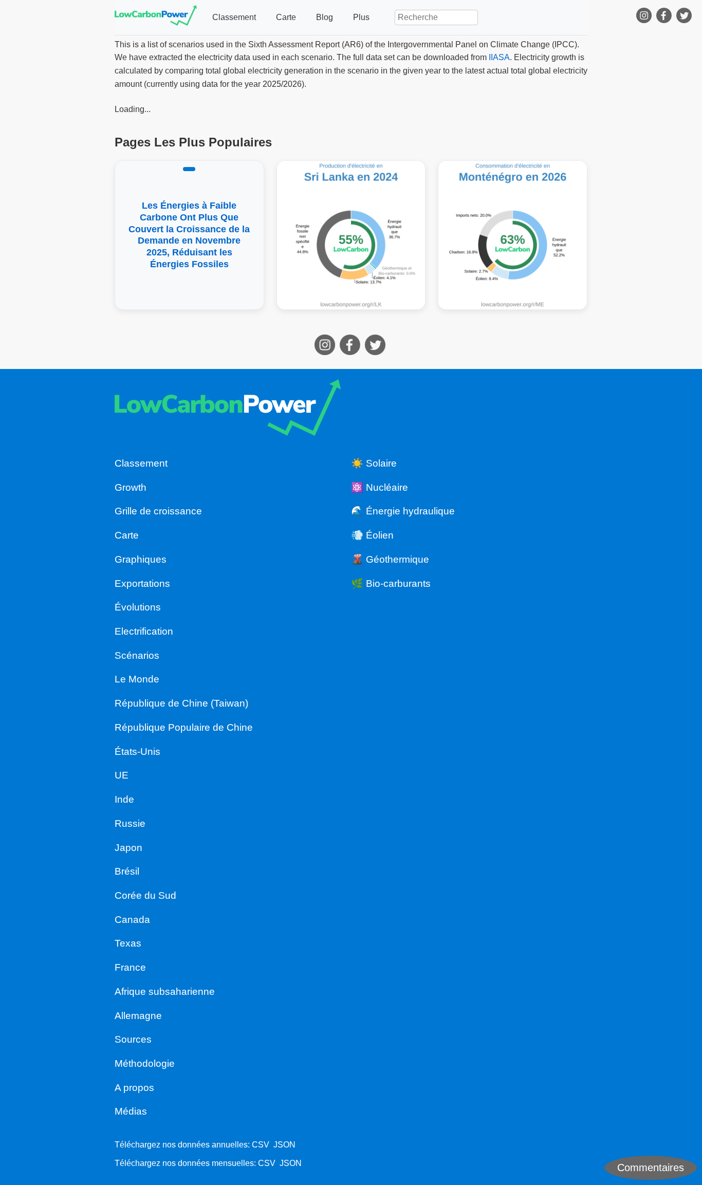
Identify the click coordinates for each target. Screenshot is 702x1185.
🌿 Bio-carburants (391, 583)
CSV (260, 1144)
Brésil (127, 871)
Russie (130, 823)
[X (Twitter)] (685, 17)
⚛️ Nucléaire (379, 487)
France (130, 967)
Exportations (142, 583)
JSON (284, 1144)
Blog (324, 17)
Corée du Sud (145, 895)
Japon (128, 847)
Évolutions (138, 607)
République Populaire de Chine (184, 727)
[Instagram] (645, 17)
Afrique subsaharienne (165, 991)
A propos (134, 1087)
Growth (130, 487)
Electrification (144, 631)
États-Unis (137, 751)
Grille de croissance (158, 511)
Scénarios (137, 655)
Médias (131, 1111)
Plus (361, 17)
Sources (133, 1039)
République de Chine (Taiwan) (181, 703)
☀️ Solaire (374, 463)
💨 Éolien (372, 535)
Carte (286, 17)
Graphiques (141, 559)
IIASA (499, 57)
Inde (124, 799)
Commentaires (650, 1167)
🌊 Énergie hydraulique (403, 511)
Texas (128, 943)
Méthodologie (145, 1063)
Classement (234, 17)
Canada (132, 919)
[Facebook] (665, 17)
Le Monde (137, 679)
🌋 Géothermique (390, 559)
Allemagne (138, 1015)
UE (121, 775)
